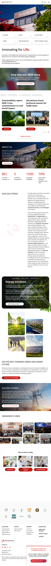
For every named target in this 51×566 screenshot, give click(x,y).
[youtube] (5, 547)
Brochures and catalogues (29, 533)
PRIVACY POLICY (43, 533)
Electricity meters (18, 529)
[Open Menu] (48, 2)
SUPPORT (29, 526)
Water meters (17, 530)
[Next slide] (48, 132)
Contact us (28, 529)
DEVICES (16, 526)
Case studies (29, 530)
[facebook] (7, 547)
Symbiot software (6, 534)
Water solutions (5, 530)
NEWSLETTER (42, 526)
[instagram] (10, 547)
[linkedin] (2, 547)
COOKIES (41, 536)
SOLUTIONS (5, 526)
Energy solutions (6, 529)
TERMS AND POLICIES (42, 530)
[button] (45, 132)
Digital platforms (6, 532)
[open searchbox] (42, 2)
